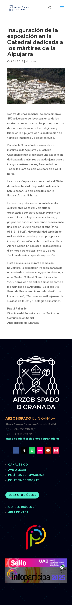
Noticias (30, 61)
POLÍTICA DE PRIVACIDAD (26, 475)
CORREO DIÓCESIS (21, 507)
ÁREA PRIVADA (18, 512)
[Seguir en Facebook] (16, 450)
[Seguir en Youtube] (48, 450)
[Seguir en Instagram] (56, 450)
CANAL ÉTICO (18, 464)
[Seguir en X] (24, 450)
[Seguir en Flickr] (40, 450)
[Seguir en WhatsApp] (32, 450)
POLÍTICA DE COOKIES (24, 480)
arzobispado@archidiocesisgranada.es (32, 438)
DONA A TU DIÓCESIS (22, 495)
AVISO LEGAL (17, 470)
